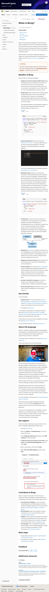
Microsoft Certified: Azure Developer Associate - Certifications (32, 571)
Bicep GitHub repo (39, 323)
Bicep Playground (38, 314)
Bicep (33, 19)
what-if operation (42, 266)
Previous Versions (12, 589)
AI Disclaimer (4, 589)
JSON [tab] (27, 111)
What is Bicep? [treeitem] (7, 28)
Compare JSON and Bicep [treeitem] (9, 30)
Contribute (24, 589)
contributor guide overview (27, 514)
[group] (34, 126)
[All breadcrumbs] (20, 19)
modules (31, 250)
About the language (24, 35)
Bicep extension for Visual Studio (29, 170)
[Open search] (42, 11)
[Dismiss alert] (46, 3)
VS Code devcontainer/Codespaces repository (36, 303)
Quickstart (31, 308)
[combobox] (9, 21)
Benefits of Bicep (23, 32)
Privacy (29, 589)
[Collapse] (16, 18)
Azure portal (29, 428)
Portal (33, 14)
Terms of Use (4, 591)
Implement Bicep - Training (24, 563)
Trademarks (10, 591)
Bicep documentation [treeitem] (7, 23)
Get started (22, 34)
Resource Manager (26, 19)
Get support (22, 37)
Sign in (45, 11)
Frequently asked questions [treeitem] (9, 32)
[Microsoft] (2, 11)
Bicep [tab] (23, 111)
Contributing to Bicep (39, 522)
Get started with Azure (42, 14)
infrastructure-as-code (33, 58)
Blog (18, 589)
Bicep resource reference (28, 320)
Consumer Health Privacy (38, 589)
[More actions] (47, 19)
